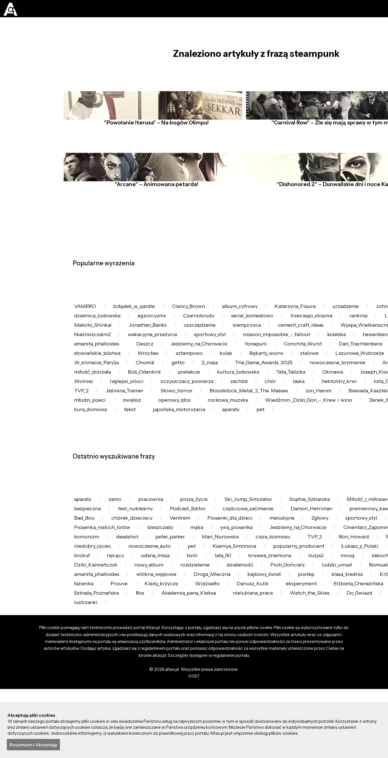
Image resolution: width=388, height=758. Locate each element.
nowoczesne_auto (291, 668)
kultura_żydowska (140, 433)
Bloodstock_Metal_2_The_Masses (229, 463)
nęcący (297, 683)
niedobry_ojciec (230, 668)
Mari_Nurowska (339, 652)
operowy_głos (183, 479)
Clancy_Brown (198, 309)
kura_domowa (155, 494)
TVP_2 (83, 668)
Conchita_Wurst (95, 386)
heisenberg (128, 371)
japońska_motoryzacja (251, 494)
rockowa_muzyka (240, 479)
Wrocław (320, 386)
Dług (245, 402)
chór (192, 448)
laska (223, 448)
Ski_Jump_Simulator (264, 590)
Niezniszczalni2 (166, 355)
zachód (158, 448)
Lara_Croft (127, 340)
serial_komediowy (332, 325)
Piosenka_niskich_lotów (105, 637)
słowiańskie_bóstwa (264, 386)
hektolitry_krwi (268, 448)
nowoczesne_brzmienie (185, 417)
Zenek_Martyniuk (97, 494)
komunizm (193, 652)
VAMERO (87, 309)
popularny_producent (102, 683)
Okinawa (243, 433)
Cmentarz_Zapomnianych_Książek (118, 652)
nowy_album (348, 698)
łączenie (211, 386)
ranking (85, 340)
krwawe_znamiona (98, 698)
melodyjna (300, 621)
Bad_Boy (85, 621)
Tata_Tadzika (197, 433)
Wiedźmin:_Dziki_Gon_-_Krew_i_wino (327, 479)
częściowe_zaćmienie (262, 606)
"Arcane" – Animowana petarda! (154, 197)
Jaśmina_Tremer (95, 463)
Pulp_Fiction (176, 668)
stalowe (139, 402)
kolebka (85, 371)
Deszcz (239, 371)
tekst (198, 494)
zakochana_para (229, 698)
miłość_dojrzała (317, 417)
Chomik (347, 402)
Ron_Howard (125, 668)
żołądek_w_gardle (139, 309)
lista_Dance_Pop (326, 448)
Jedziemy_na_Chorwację (297, 371)
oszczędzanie (294, 340)
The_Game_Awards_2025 (106, 417)
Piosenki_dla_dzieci (243, 621)
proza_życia (205, 590)
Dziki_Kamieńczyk (291, 698)
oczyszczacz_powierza (102, 448)
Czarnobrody (274, 325)
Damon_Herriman (331, 606)
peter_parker (285, 652)
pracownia (159, 590)
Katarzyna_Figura (314, 309)
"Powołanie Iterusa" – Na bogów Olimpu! (155, 135)
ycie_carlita (220, 683)
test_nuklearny (141, 606)
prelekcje (87, 433)
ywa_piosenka (250, 637)
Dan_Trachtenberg (158, 386)
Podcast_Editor (198, 606)
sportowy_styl (292, 355)
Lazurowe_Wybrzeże (194, 402)
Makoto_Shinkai (179, 340)
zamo (120, 590)
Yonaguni (359, 371)
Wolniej (344, 433)
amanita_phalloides (186, 371)
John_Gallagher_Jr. (98, 325)
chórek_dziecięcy (137, 621)
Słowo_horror (152, 463)
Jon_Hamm (304, 463)
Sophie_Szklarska (329, 590)
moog (182, 698)
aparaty (308, 494)
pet (341, 494)
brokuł (261, 683)
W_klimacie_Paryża (294, 402)
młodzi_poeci (91, 479)
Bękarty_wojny (93, 402)
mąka (207, 637)
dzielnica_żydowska (164, 325)
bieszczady (167, 637)
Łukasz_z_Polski (168, 683)
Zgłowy (341, 621)
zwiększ (137, 479)
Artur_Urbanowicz (256, 417)
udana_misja (341, 683)
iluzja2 (148, 698)
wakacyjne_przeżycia (230, 355)
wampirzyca (345, 340)
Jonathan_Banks (238, 340)
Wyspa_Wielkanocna (101, 355)
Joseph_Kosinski (294, 433)
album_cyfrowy (253, 309)
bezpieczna (89, 606)
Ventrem (189, 621)
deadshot (238, 652)
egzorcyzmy (223, 325)
